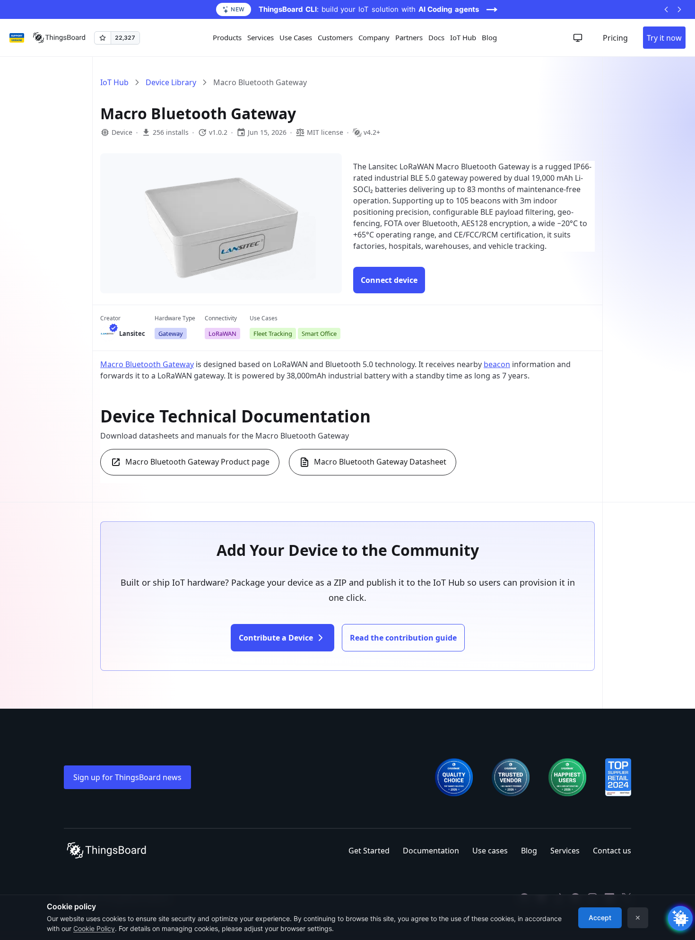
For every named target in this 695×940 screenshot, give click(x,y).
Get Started (369, 850)
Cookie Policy (94, 928)
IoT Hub (463, 37)
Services (565, 850)
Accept (600, 918)
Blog (489, 37)
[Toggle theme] (577, 37)
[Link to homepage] (59, 38)
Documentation (431, 850)
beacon (497, 364)
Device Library (171, 82)
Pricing (615, 38)
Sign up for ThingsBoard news (127, 777)
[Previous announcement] (666, 9)
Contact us (612, 850)
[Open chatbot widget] (680, 918)
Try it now (664, 38)
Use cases (490, 850)
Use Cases (295, 37)
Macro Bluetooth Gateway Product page (197, 462)
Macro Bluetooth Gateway (147, 364)
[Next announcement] (679, 9)
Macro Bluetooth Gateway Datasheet (380, 462)
